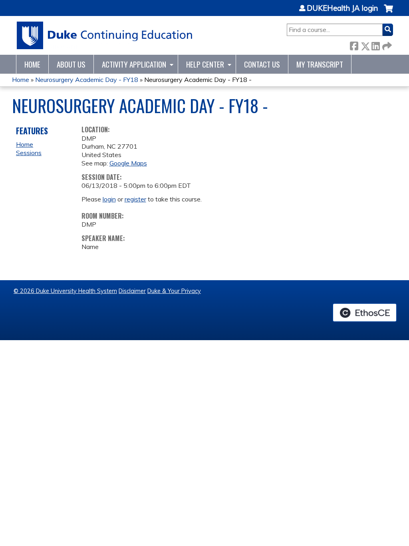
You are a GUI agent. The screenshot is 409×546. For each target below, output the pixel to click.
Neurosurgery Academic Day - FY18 (86, 80)
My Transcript (319, 64)
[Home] (105, 35)
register (135, 199)
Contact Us (262, 64)
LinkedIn (375, 44)
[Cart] (388, 12)
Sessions (29, 153)
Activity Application (134, 64)
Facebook (354, 44)
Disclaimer (132, 291)
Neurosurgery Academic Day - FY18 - (198, 80)
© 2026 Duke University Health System (65, 291)
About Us (71, 64)
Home (32, 64)
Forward (386, 44)
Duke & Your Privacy (174, 291)
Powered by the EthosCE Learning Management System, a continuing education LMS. (364, 312)
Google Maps (128, 163)
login (109, 199)
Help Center (205, 64)
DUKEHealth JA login (342, 8)
